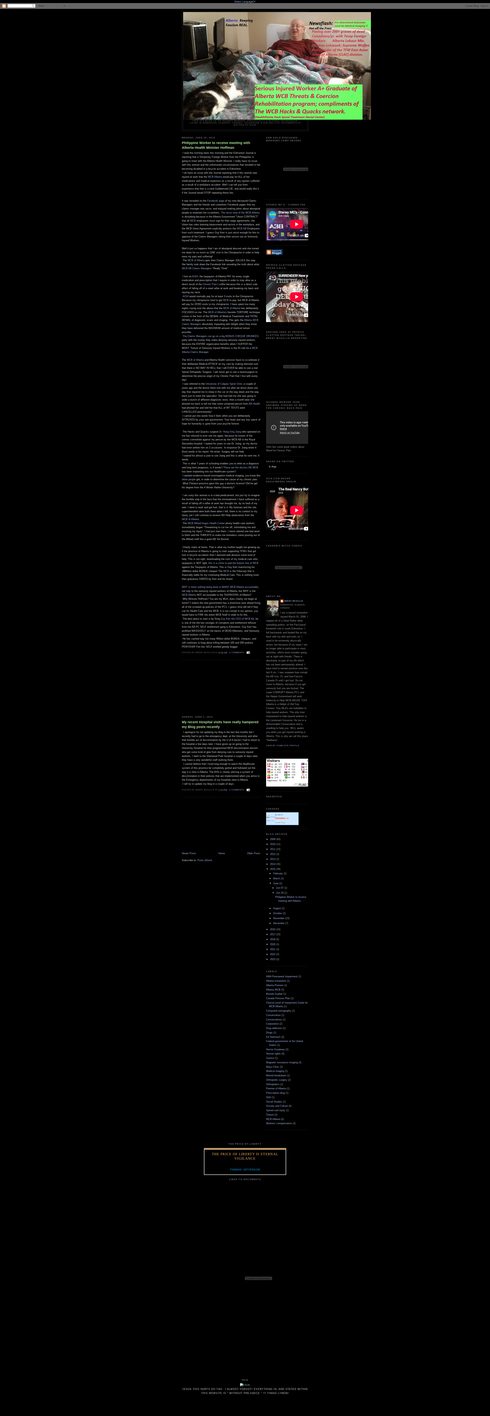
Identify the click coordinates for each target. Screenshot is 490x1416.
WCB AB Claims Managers (197, 268)
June (276, 883)
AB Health (254, 403)
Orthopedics (272, 1084)
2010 (273, 844)
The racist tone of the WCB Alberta (240, 212)
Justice (270, 1058)
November (279, 918)
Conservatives (274, 1019)
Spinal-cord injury (275, 1110)
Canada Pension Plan (278, 998)
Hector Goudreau (275, 1049)
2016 (273, 929)
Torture (270, 1114)
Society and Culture (277, 1105)
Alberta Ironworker (276, 980)
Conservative (273, 1015)
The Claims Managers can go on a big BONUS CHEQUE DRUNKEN (220, 336)
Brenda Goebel (274, 993)
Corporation (272, 1023)
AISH (195, 276)
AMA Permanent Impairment (281, 976)
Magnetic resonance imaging (282, 1062)
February (278, 873)
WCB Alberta (215, 176)
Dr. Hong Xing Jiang (230, 431)
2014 (273, 864)
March (277, 878)
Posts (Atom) (204, 860)
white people (189, 479)
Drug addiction (274, 1028)
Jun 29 (280, 892)
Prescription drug (275, 1092)
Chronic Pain (210, 284)
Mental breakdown (276, 1075)
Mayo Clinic (272, 1066)
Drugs (269, 1032)
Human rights (273, 1053)
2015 (273, 869)
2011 (273, 849)
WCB (193, 220)
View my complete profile (282, 745)
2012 (273, 854)
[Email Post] (248, 652)
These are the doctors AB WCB (240, 467)
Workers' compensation (279, 1123)
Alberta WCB (273, 989)
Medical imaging (275, 1071)
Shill (268, 1097)
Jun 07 (280, 887)
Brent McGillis (293, 601)
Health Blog (280, 822)
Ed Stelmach (273, 1037)
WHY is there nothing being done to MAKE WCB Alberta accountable (220, 587)
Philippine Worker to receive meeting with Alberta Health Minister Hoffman (216, 145)
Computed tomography (278, 1010)
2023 (273, 959)
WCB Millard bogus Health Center (206, 523)
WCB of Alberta (196, 260)
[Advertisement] (210, 688)
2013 (273, 859)
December (279, 923)
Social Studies (274, 1101)
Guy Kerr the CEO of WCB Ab (237, 618)
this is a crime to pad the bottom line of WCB (233, 563)
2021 (273, 949)
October (278, 913)
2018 (273, 939)
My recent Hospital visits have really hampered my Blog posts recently (220, 724)
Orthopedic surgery (276, 1079)
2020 (273, 944)
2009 (273, 839)
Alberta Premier (274, 985)
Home (221, 853)
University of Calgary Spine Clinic (224, 383)
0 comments (236, 652)
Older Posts (253, 853)
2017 (273, 934)
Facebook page (215, 200)
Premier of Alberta (276, 1088)
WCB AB (242, 228)
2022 (273, 954)
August (277, 908)
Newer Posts (189, 853)
